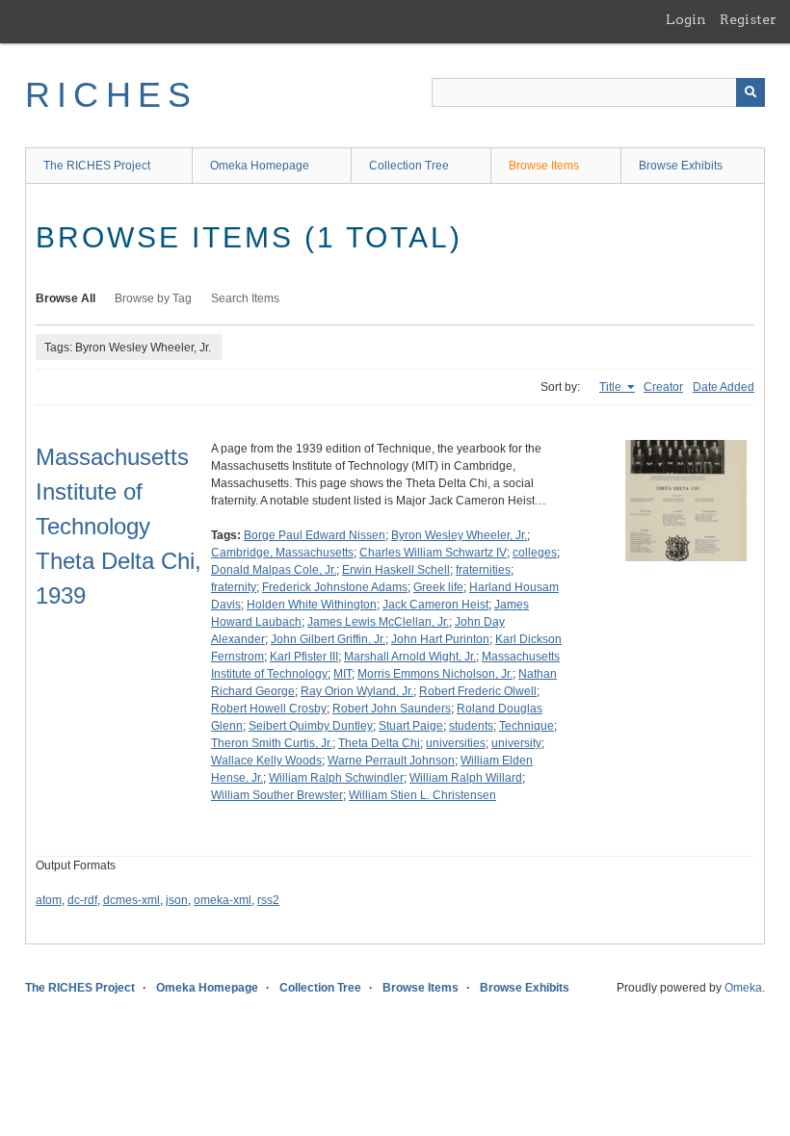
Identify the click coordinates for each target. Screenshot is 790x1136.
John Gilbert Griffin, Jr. (328, 639)
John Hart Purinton (440, 639)
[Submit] (750, 92)
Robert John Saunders (391, 708)
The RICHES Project (96, 165)
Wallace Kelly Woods (266, 760)
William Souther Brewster (277, 795)
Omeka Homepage (259, 165)
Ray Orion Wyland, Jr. (357, 691)
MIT (342, 674)
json (177, 900)
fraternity (233, 587)
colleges (535, 552)
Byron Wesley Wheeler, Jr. (459, 535)
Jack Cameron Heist (435, 604)
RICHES (111, 95)
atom (49, 900)
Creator (663, 387)
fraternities (483, 570)
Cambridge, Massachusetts (282, 552)
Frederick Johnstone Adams (335, 587)
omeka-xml (222, 900)
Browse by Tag (153, 298)
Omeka (743, 987)
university (516, 743)
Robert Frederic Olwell (478, 691)
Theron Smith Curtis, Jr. (271, 743)
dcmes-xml (131, 900)
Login (686, 19)
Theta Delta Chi (379, 743)
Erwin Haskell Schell (396, 570)
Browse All (65, 298)
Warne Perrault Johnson (391, 760)
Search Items (245, 298)
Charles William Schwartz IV (433, 552)
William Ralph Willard (465, 778)
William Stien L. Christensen (422, 795)
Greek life (438, 587)
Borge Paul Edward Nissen (314, 535)
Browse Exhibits (681, 165)
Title (611, 387)
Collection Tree (409, 165)
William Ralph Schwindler (336, 778)
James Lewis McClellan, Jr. (378, 622)
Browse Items (544, 165)
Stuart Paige (411, 726)
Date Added (723, 387)
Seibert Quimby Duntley (311, 726)
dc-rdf (82, 900)
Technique (526, 726)
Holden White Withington (312, 604)
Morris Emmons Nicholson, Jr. (435, 674)
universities (456, 743)
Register (748, 19)
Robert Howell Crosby (269, 708)
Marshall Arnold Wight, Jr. (410, 656)
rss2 (268, 900)
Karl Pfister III (304, 656)
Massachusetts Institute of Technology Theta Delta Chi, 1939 (118, 526)
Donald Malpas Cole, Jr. (273, 570)
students (471, 726)
